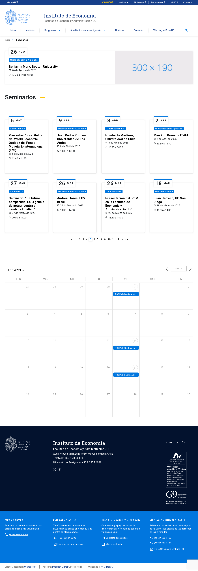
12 (117, 239)
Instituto (30, 30)
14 (135, 340)
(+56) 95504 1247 (163, 543)
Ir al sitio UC (11, 2)
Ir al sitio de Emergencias (71, 544)
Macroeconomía (116, 128)
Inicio (13, 30)
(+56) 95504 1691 (163, 537)
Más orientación (114, 544)
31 (135, 287)
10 (109, 239)
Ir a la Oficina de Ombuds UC (169, 549)
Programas (52, 30)
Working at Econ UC (163, 30)
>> (126, 239)
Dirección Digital (60, 567)
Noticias (119, 30)
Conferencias (17, 128)
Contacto (138, 30)
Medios (123, 2)
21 (135, 367)
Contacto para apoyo (117, 537)
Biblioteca (139, 2)
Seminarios (16, 191)
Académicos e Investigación (87, 30)
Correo (188, 2)
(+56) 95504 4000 (18, 534)
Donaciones (157, 2)
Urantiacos (29, 567)
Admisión (106, 2)
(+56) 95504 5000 (67, 537)
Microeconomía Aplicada (24, 60)
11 (113, 239)
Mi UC (173, 2)
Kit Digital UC (107, 567)
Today (178, 269)
